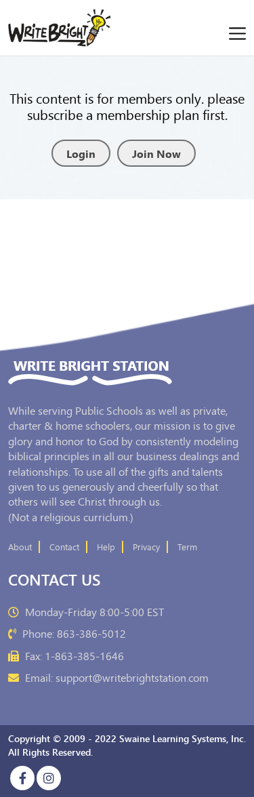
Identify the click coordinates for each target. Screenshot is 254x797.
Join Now (156, 153)
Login (81, 153)
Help (106, 547)
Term (187, 547)
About (20, 547)
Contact (64, 547)
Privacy (146, 547)
